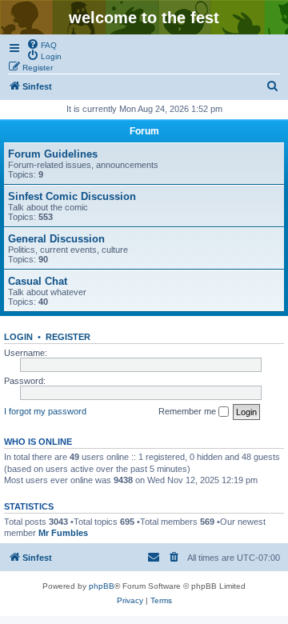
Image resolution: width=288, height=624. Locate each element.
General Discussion (56, 239)
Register (68, 337)
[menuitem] (41, 44)
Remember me (188, 411)
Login (18, 337)
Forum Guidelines (53, 154)
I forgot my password (45, 411)
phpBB (101, 586)
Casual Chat (37, 281)
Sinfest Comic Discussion (72, 196)
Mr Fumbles (63, 533)
